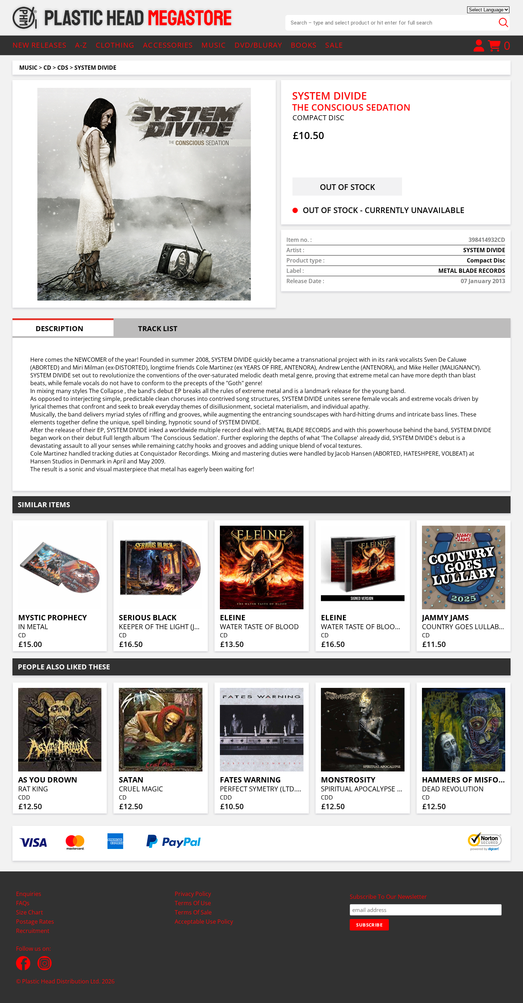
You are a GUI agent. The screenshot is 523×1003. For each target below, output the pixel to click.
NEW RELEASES (39, 45)
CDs (62, 67)
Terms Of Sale (193, 912)
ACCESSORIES (168, 45)
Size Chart (29, 912)
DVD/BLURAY (258, 45)
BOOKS (304, 45)
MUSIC (213, 45)
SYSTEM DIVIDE (95, 67)
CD (47, 67)
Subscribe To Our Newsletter (388, 897)
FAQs (23, 903)
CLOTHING (115, 45)
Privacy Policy (193, 894)
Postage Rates (35, 921)
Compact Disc (486, 260)
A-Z (81, 45)
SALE (334, 45)
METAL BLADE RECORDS (471, 271)
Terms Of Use (193, 903)
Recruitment (32, 931)
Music (28, 67)
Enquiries (28, 894)
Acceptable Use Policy (204, 921)
